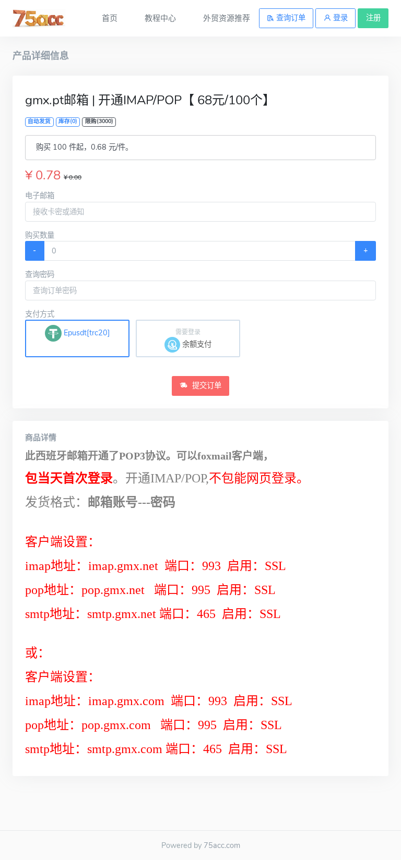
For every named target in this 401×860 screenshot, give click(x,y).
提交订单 (205, 385)
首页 (109, 18)
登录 (339, 18)
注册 (373, 18)
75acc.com (222, 845)
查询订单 (289, 18)
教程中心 (160, 18)
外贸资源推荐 (226, 18)
